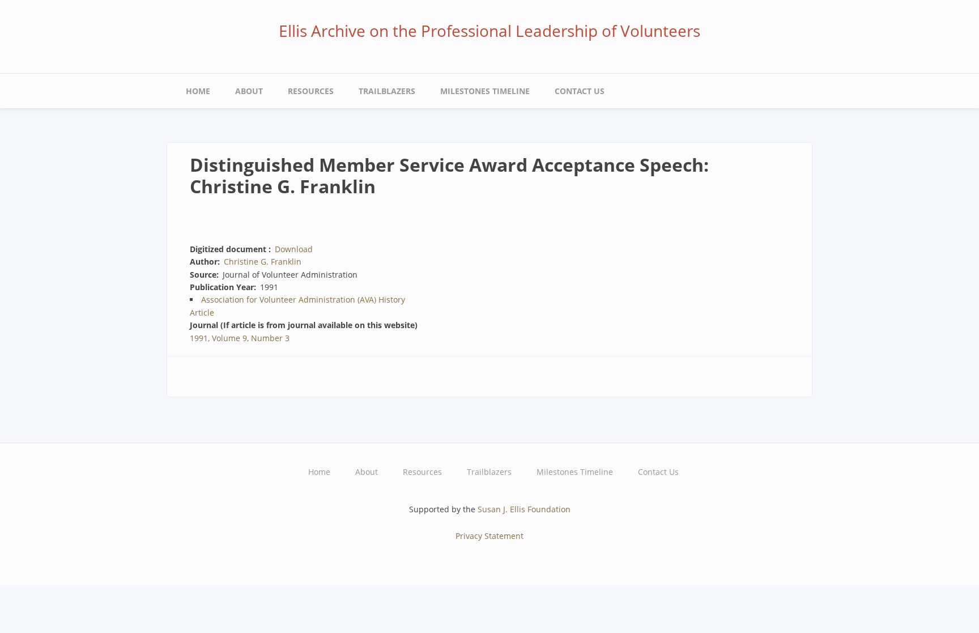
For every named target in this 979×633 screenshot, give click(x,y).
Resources (311, 91)
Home (198, 91)
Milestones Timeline (485, 91)
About (249, 91)
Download (294, 249)
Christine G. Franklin (262, 261)
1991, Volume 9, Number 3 (240, 338)
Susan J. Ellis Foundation (524, 509)
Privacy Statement (489, 535)
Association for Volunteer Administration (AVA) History (303, 299)
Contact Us (580, 91)
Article (202, 312)
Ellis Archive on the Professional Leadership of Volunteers (489, 31)
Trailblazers (387, 91)
